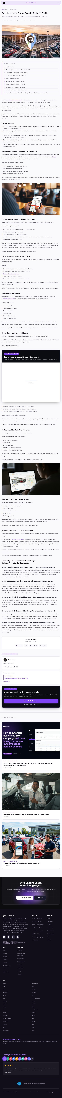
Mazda (33, 1015)
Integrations (35, 940)
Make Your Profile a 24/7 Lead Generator (16, 90)
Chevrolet (5, 992)
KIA (3, 1010)
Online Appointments (38, 924)
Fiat (33, 995)
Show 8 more (6, 681)
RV (48, 937)
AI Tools (19, 965)
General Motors (36, 998)
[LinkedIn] (4, 937)
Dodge (4, 995)
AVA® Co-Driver (36, 934)
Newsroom (5, 962)
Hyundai (5, 1004)
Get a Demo (40, 898)
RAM (33, 1024)
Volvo (33, 1030)
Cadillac (34, 989)
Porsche (5, 1024)
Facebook (34, 646)
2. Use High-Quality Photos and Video (16, 75)
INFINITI (34, 1004)
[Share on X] (11, 666)
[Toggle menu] (57, 2)
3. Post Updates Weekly (12, 78)
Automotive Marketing (9, 653)
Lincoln (33, 1012)
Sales (48, 918)
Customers (6, 969)
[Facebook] (8, 937)
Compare (5, 959)
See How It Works (26, 898)
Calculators (20, 968)
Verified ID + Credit (37, 928)
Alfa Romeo (35, 983)
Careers (5, 956)
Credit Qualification (37, 918)
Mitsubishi (5, 1021)
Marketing (50, 921)
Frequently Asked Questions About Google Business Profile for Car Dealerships (27, 93)
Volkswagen (6, 1030)
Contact (19, 974)
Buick (4, 989)
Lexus (4, 1012)
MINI (33, 1018)
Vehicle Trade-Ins (37, 921)
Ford (4, 998)
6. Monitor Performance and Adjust (15, 87)
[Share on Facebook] (14, 666)
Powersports (50, 934)
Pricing (19, 971)
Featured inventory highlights (11, 274)
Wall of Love (6, 972)
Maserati (5, 1015)
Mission (5, 953)
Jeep (33, 1007)
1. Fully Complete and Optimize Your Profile (17, 72)
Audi (4, 986)
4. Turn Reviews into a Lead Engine (15, 81)
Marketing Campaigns (38, 937)
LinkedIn (20, 646)
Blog (3, 9)
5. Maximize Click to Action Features (15, 84)
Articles (19, 950)
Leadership (50, 928)
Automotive (50, 931)
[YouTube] (17, 937)
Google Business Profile (15, 100)
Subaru (4, 1027)
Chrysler (34, 992)
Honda (33, 1001)
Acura (4, 983)
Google (54, 157)
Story (4, 950)
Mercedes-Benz (7, 1018)
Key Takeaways (10, 67)
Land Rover (35, 1010)
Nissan (33, 1021)
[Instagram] (13, 937)
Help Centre (20, 958)
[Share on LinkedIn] (8, 666)
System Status (55, 1092)
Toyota (34, 1027)
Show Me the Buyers (30, 701)
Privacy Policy (46, 1092)
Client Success (7, 966)
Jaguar (4, 1007)
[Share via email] (17, 666)
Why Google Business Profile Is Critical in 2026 (18, 70)
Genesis (5, 1001)
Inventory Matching (37, 931)
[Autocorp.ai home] (4, 3)
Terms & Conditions (35, 1092)
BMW (33, 986)
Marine (49, 940)
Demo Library (20, 962)
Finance (49, 924)
